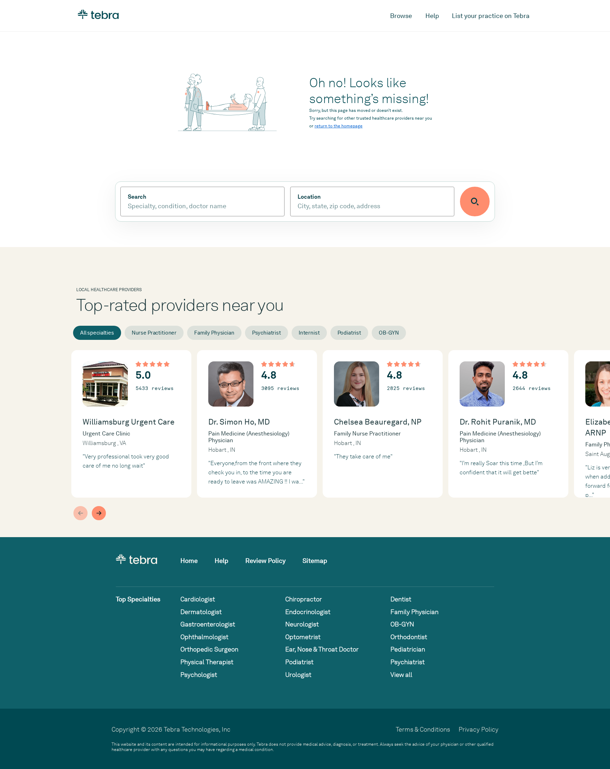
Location (309, 197)
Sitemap (315, 560)
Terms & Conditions (423, 729)
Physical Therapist (206, 662)
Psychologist (198, 674)
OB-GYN (389, 333)
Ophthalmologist (204, 637)
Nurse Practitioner (154, 333)
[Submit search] (475, 201)
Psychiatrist (266, 333)
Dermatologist (201, 611)
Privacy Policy (478, 729)
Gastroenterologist (207, 624)
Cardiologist (197, 599)
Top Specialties (138, 599)
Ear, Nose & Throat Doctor (322, 649)
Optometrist (303, 637)
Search (137, 197)
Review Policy (265, 560)
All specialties (97, 333)
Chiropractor (303, 599)
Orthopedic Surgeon (209, 649)
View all (401, 674)
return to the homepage (339, 126)
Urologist (298, 674)
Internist (309, 333)
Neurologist (302, 624)
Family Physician (214, 333)
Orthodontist (408, 637)
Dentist (400, 599)
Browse (401, 15)
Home (189, 560)
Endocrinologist (307, 611)
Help (432, 15)
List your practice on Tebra (491, 15)
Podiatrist (349, 333)
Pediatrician (407, 649)
